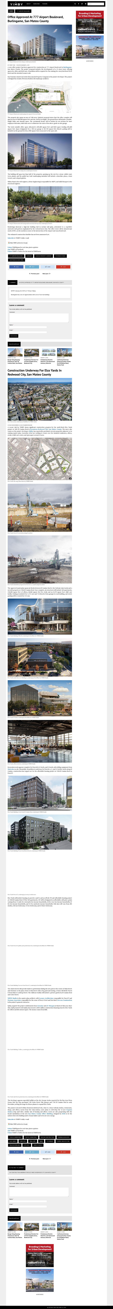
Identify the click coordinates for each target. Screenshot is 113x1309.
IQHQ (31, 431)
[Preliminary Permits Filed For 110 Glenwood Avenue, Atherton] (48, 355)
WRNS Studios (38, 1145)
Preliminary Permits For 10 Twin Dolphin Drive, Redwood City (31, 361)
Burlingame (67, 67)
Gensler (29, 256)
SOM (63, 1114)
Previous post (35, 273)
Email (11, 330)
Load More (40, 1300)
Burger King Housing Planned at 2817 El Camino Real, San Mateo (15, 361)
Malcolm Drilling (15, 1145)
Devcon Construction (64, 1000)
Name (11, 325)
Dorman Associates (14, 1000)
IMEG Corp (32, 1141)
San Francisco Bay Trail (16, 260)
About (28, 4)
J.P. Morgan (50, 1006)
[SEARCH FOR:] (96, 4)
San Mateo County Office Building (40, 1114)
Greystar (40, 1006)
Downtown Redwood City (39, 429)
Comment (12, 312)
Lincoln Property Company (43, 256)
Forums (44, 4)
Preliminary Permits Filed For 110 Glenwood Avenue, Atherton (48, 361)
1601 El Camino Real (31, 1137)
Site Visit (26, 1145)
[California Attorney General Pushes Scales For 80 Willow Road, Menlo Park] (64, 355)
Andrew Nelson (28, 425)
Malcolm (11, 769)
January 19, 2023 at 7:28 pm (24, 291)
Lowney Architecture (46, 998)
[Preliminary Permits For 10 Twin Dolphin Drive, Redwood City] (31, 355)
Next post (46, 273)
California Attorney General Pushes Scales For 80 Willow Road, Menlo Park (64, 362)
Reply (34, 291)
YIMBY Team (12, 65)
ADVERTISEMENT (39, 1294)
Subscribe (36, 4)
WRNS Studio (12, 998)
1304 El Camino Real (15, 1137)
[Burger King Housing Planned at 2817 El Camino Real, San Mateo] (15, 355)
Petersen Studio (60, 256)
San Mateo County (55, 429)
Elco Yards (13, 1141)
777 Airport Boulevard (16, 256)
